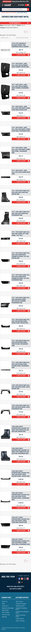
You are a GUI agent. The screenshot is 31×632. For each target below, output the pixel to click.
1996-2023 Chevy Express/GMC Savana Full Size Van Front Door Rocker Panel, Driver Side (21, 473)
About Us (4, 601)
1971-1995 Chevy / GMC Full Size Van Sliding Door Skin (21, 172)
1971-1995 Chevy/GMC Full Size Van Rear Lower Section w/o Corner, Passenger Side (21, 300)
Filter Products (15, 23)
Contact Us (5, 606)
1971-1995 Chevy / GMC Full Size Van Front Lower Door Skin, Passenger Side (21, 129)
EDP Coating (5, 612)
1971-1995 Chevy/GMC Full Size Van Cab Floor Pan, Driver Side (21, 192)
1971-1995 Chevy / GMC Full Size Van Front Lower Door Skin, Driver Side (21, 108)
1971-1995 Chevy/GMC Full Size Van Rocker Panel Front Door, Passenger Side (21, 343)
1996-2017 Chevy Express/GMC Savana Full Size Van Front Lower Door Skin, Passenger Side (21, 541)
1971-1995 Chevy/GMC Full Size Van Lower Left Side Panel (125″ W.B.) (21, 233)
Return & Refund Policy (20, 615)
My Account (21, 5)
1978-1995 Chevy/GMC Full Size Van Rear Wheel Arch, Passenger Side (21, 407)
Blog (3, 603)
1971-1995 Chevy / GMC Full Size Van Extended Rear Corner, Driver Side (20, 65)
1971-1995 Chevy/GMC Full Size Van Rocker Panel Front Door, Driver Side (21, 321)
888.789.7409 (8, 576)
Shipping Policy (20, 606)
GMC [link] (13, 25)
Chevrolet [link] (7, 25)
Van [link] (22, 25)
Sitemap (4, 617)
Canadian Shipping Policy (21, 608)
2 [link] (27, 32)
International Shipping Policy (22, 612)
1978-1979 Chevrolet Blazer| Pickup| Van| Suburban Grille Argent (20, 45)
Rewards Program (21, 603)
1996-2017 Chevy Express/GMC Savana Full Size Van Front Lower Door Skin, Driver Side (21, 520)
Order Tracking (20, 621)
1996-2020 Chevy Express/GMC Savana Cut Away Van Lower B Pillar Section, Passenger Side (20, 451)
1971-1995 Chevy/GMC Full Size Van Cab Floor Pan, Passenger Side (21, 213)
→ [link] (29, 32)
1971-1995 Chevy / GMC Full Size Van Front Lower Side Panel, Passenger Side (21, 150)
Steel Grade (5, 610)
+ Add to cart (21, 55)
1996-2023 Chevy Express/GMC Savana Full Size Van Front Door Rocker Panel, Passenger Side (21, 496)
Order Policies (20, 618)
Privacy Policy (6, 614)
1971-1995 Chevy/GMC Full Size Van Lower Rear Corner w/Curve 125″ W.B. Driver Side (21, 255)
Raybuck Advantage (7, 608)
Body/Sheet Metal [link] (11, 27)
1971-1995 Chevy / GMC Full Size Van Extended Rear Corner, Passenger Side (20, 87)
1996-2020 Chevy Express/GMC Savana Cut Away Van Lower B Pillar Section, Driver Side (20, 429)
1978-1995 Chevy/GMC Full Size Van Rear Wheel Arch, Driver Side (21, 386)
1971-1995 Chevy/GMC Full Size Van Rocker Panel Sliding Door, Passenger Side (21, 365)
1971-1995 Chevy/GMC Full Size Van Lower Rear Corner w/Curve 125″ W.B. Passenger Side (21, 277)
